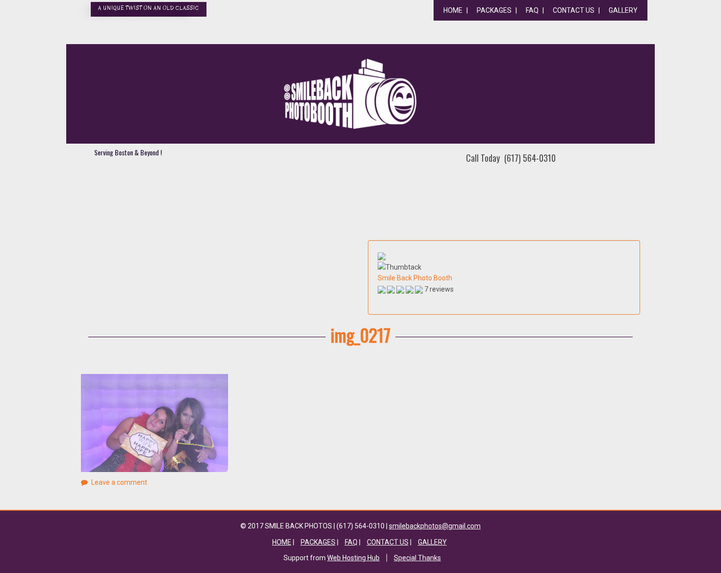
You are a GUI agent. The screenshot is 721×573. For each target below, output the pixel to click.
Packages (494, 10)
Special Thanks (417, 558)
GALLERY (623, 10)
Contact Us (573, 10)
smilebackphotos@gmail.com (435, 526)
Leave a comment (119, 482)
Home (453, 10)
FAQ (532, 10)
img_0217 (360, 335)
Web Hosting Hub (353, 558)
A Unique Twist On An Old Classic (148, 8)
